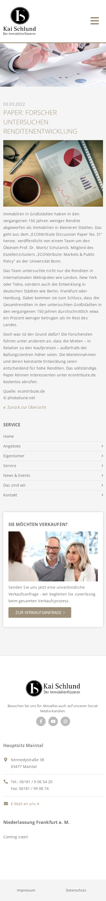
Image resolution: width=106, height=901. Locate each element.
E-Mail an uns (23, 803)
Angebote (12, 446)
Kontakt (10, 494)
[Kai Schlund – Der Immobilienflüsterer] (53, 689)
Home (8, 436)
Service (9, 465)
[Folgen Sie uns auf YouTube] (53, 721)
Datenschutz (76, 890)
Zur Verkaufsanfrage (38, 612)
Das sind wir (14, 485)
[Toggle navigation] (94, 20)
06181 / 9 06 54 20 (36, 781)
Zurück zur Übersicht (26, 407)
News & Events (16, 475)
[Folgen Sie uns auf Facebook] (41, 721)
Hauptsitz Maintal (23, 745)
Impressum (26, 890)
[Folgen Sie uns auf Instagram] (65, 721)
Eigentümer (13, 455)
